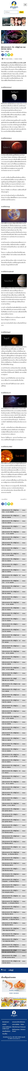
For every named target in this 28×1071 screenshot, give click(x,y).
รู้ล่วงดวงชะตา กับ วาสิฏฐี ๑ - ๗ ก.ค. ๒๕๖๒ (10, 625)
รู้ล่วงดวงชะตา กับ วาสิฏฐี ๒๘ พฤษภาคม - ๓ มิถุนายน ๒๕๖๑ (10, 918)
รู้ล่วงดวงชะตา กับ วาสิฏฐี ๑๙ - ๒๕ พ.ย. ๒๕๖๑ (11, 793)
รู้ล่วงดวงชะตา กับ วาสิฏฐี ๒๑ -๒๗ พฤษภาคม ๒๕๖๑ (10, 929)
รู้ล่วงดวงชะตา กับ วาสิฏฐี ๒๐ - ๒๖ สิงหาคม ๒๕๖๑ (11, 859)
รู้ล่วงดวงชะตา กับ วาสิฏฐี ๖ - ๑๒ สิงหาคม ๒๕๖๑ (10, 869)
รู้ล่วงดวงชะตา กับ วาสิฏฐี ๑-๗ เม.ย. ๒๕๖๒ (10, 690)
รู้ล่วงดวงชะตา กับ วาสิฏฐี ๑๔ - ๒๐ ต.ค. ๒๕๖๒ (11, 543)
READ (23, 510)
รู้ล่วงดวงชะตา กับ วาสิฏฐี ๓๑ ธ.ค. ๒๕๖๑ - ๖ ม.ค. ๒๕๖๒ (10, 755)
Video (22, 1024)
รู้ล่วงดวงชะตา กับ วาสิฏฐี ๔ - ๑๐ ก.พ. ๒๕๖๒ (10, 723)
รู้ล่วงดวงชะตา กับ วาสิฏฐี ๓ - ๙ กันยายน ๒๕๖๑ (11, 848)
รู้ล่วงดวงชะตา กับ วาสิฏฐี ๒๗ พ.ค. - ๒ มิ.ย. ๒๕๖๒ (10, 652)
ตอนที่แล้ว (4, 499)
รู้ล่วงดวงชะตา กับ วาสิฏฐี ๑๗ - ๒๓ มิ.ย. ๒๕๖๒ (11, 636)
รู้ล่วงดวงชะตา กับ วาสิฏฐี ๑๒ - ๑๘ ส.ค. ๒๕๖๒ (11, 587)
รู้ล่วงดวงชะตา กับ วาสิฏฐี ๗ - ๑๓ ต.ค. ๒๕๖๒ (10, 549)
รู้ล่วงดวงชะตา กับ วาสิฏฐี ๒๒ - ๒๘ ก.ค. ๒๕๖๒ (11, 609)
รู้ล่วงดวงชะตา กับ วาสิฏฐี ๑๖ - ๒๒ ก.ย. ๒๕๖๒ (11, 571)
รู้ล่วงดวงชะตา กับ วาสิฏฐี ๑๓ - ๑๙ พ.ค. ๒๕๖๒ (11, 663)
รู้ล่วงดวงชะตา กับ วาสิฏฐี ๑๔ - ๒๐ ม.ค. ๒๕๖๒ (11, 744)
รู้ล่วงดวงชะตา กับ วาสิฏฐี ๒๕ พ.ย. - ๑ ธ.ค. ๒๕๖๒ (10, 511)
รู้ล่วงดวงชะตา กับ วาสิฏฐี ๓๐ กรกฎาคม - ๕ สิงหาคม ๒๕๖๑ (10, 880)
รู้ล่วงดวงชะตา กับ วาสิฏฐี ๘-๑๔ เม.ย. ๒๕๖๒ (11, 685)
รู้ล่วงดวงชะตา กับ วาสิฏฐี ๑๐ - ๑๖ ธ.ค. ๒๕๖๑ (11, 777)
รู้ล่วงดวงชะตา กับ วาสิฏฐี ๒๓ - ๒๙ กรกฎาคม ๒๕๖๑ (11, 875)
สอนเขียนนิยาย (6, 1031)
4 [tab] (14, 993)
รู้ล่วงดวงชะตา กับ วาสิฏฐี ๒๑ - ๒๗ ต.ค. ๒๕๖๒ (11, 538)
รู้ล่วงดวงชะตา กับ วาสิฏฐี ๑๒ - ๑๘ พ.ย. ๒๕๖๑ (11, 788)
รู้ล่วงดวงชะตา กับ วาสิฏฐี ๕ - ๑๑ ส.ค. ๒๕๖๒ (10, 598)
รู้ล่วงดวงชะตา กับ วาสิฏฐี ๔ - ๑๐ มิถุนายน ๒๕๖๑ (10, 924)
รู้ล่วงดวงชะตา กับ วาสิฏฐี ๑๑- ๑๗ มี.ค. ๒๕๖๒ (10, 701)
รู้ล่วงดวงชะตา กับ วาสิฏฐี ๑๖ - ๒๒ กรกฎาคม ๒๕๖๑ (11, 886)
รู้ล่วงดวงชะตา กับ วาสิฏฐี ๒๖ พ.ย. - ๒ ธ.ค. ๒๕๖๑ (10, 782)
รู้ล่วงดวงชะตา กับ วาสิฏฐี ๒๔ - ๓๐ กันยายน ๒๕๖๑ (11, 831)
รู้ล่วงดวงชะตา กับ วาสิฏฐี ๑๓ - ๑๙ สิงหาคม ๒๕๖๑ (11, 864)
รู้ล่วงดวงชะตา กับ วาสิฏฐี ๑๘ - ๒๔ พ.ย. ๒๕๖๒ (11, 516)
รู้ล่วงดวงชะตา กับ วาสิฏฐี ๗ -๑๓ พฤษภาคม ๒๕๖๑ (10, 940)
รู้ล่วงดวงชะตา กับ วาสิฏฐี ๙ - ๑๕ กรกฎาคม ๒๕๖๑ (10, 891)
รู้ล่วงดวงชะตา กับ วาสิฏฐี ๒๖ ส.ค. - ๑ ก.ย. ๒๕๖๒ (10, 581)
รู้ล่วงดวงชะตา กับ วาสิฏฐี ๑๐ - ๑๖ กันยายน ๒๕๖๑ (11, 842)
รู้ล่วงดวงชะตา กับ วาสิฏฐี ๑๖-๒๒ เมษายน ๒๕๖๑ (9, 956)
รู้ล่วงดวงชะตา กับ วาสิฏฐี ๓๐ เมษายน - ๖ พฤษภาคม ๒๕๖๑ (10, 945)
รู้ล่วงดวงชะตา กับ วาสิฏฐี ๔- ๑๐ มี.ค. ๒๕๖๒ (10, 706)
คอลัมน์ (4, 1024)
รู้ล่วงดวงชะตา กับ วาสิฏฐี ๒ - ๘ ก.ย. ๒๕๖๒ (11, 576)
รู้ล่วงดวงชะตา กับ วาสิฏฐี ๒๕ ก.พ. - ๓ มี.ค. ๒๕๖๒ (10, 717)
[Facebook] (2, 54)
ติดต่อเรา (22, 1029)
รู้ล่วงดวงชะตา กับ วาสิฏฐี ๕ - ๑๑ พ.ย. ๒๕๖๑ (10, 799)
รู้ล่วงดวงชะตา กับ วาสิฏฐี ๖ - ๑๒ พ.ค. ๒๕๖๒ (10, 674)
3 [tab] (13, 993)
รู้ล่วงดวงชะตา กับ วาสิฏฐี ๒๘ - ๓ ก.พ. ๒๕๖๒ (11, 734)
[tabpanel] (14, 986)
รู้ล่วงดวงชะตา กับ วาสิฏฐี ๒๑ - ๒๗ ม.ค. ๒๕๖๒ (11, 739)
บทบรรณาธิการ (16, 1022)
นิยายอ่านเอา (5, 1022)
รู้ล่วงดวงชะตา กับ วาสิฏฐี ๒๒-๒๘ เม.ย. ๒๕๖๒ (9, 679)
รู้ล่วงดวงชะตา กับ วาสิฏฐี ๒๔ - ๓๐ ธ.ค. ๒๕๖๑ (11, 761)
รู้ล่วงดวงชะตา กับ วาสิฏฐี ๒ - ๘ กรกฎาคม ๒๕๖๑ (11, 897)
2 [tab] (11, 993)
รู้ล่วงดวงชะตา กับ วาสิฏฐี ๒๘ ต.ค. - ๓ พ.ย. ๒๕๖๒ (10, 533)
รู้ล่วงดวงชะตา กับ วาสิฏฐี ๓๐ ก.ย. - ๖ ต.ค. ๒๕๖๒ (10, 554)
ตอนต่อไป (23, 499)
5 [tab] (16, 993)
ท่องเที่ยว (4, 1034)
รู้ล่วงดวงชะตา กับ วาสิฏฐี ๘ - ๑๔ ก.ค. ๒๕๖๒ (10, 619)
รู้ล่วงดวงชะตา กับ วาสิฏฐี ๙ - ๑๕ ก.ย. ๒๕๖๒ (10, 565)
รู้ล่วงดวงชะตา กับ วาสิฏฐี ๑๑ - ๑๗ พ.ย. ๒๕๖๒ (11, 522)
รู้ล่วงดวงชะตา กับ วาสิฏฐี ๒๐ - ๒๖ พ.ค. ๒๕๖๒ (11, 658)
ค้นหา (21, 12)
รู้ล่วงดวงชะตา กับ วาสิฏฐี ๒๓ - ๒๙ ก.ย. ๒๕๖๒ (11, 560)
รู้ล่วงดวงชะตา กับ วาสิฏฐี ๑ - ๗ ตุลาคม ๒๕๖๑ (10, 826)
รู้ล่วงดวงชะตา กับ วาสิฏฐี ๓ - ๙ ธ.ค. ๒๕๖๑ (11, 772)
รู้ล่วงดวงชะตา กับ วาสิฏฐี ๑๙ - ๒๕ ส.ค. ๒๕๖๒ (11, 592)
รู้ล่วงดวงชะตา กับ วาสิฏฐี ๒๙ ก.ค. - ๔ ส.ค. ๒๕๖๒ (10, 603)
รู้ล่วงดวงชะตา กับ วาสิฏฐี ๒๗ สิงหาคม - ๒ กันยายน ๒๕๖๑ (10, 853)
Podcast (23, 1027)
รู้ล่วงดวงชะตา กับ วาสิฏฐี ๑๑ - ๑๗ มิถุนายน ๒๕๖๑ (11, 913)
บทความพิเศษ (15, 1024)
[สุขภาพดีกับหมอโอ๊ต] (14, 986)
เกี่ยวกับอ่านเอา (16, 1027)
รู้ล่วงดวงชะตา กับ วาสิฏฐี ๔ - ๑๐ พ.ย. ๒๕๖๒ (10, 527)
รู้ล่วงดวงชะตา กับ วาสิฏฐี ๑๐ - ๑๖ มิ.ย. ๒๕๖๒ (11, 647)
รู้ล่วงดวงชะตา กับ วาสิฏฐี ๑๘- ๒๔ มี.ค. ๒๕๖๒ (10, 695)
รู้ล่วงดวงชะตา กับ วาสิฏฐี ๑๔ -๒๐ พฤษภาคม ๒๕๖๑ (10, 935)
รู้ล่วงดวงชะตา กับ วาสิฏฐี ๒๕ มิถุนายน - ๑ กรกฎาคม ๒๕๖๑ (10, 902)
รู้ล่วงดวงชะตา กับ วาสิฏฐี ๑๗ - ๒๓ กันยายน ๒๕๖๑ (11, 837)
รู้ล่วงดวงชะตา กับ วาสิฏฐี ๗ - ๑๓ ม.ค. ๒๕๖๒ (10, 750)
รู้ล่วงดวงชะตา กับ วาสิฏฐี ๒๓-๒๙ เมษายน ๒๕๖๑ (9, 951)
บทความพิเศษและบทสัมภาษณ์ (7, 1028)
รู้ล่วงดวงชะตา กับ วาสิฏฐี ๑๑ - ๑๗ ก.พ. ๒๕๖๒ (11, 728)
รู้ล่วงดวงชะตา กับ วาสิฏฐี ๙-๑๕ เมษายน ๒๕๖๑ (11, 962)
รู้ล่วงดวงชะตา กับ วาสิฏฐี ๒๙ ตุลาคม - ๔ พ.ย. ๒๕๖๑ (10, 804)
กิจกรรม (22, 1022)
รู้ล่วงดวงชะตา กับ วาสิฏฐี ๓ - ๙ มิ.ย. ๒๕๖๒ (11, 641)
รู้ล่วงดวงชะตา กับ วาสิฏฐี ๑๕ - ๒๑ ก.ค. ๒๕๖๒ (11, 614)
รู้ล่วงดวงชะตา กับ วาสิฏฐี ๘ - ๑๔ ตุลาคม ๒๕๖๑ (10, 815)
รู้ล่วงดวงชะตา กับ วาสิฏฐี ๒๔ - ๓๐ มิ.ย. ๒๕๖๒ (11, 630)
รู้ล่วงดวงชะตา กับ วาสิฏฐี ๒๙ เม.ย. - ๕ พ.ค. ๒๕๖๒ (10, 668)
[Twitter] (5, 54)
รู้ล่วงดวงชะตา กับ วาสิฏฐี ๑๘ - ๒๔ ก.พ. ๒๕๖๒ (11, 712)
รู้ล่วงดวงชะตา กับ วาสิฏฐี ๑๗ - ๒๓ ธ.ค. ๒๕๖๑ (11, 766)
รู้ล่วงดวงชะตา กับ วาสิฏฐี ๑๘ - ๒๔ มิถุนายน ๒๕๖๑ (11, 907)
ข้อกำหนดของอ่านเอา (16, 1030)
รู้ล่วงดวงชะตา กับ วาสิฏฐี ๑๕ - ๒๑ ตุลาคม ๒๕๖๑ (11, 820)
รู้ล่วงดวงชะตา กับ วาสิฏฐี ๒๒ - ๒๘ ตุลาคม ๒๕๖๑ (11, 810)
